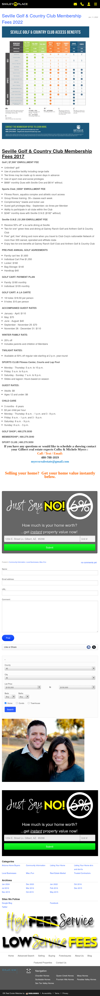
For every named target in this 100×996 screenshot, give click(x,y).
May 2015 (54, 892)
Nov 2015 (6, 892)
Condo (21, 703)
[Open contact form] (75, 3)
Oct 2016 (78, 884)
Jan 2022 (54, 884)
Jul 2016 (5, 888)
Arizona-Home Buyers (11, 865)
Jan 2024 (6, 884)
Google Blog (7, 903)
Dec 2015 (78, 888)
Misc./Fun (42, 562)
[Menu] (95, 3)
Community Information (17, 562)
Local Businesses (32, 562)
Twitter (4, 907)
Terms (57, 993)
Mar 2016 (30, 888)
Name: (4, 569)
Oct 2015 (30, 892)
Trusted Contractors (82, 873)
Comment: (6, 599)
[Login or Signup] (88, 3)
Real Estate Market (58, 873)
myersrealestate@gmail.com (50, 461)
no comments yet (89, 562)
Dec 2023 (30, 884)
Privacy (65, 993)
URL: (4, 589)
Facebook (54, 903)
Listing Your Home (57, 865)
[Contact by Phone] (82, 3)
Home (9, 703)
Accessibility (47, 993)
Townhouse (35, 703)
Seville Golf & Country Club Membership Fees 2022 (41, 18)
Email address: (8, 579)
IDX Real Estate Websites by (14, 993)
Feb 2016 (54, 888)
